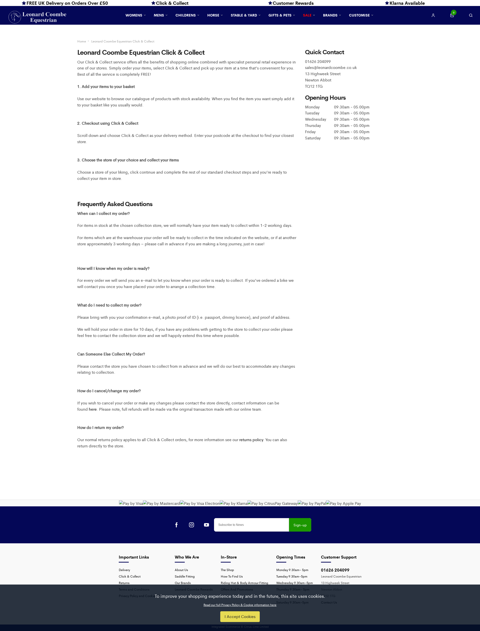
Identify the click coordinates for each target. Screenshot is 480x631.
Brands (330, 14)
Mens (159, 14)
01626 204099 (335, 570)
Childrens (186, 14)
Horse (213, 14)
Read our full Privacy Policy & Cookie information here (240, 604)
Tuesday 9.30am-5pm (292, 576)
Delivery (124, 569)
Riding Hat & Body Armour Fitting (244, 582)
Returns (124, 582)
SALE (307, 14)
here (93, 409)
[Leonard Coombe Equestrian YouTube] (206, 524)
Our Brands (183, 582)
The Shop (227, 569)
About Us (181, 569)
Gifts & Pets (280, 14)
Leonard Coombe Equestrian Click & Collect (122, 41)
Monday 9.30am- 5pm (292, 569)
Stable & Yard (244, 14)
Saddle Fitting (185, 576)
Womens (134, 14)
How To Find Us (232, 576)
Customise (359, 14)
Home (81, 41)
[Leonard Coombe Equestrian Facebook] (176, 524)
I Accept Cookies (240, 616)
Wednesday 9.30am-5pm (294, 582)
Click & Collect (129, 576)
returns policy (251, 439)
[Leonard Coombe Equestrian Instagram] (191, 524)
